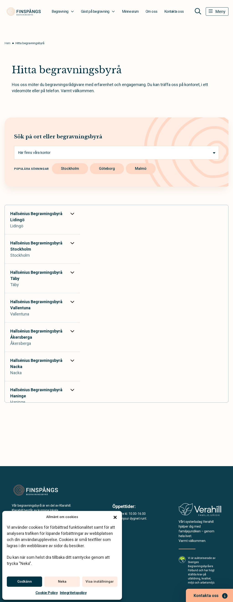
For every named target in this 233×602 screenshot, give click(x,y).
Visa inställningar (100, 581)
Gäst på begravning (95, 11)
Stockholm (70, 168)
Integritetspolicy (73, 593)
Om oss (151, 11)
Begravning (60, 11)
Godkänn (24, 581)
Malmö (141, 168)
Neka (62, 581)
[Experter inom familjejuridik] (200, 511)
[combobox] (116, 153)
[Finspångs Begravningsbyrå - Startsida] (36, 490)
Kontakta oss (174, 11)
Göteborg (107, 168)
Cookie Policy (46, 593)
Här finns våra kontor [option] (34, 152)
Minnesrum (130, 11)
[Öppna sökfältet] (197, 11)
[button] (115, 517)
